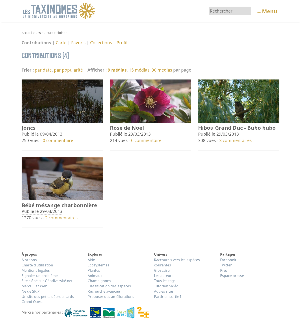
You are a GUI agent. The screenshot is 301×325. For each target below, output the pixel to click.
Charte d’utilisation (37, 265)
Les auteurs (44, 33)
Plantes (94, 270)
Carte (61, 43)
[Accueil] (60, 10)
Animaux (95, 275)
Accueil (27, 33)
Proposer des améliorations (111, 296)
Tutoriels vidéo (166, 286)
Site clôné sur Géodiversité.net (47, 280)
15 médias (139, 70)
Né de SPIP (31, 291)
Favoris (78, 43)
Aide (91, 259)
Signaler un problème (40, 275)
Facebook (228, 259)
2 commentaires (61, 218)
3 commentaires (235, 140)
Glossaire (162, 270)
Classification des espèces (109, 286)
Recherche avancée (104, 291)
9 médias (117, 70)
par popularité (68, 70)
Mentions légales (36, 270)
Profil (122, 43)
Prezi (224, 270)
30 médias (162, 70)
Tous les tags (165, 280)
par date (43, 70)
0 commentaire (58, 140)
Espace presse (232, 275)
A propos (29, 259)
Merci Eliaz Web (34, 286)
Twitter (226, 265)
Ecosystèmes (98, 265)
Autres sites (164, 291)
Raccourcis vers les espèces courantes (177, 262)
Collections (101, 43)
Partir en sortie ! (167, 296)
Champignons (99, 280)
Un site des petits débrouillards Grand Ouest (48, 299)
